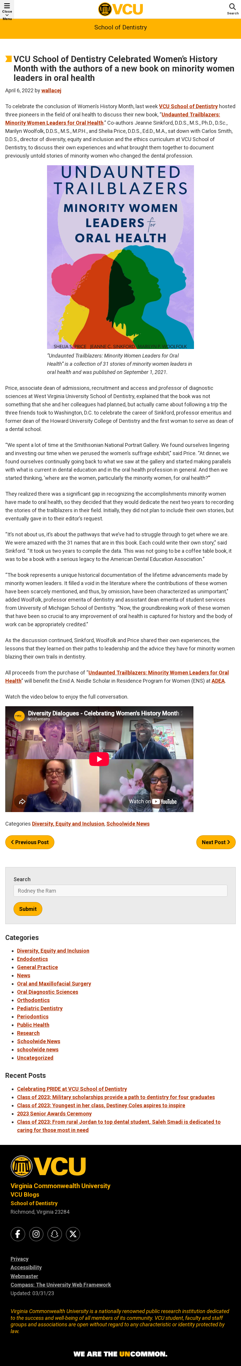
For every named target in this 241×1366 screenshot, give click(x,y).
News (23, 975)
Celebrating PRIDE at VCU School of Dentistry (72, 1089)
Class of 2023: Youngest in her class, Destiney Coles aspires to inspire (101, 1105)
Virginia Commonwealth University (61, 1186)
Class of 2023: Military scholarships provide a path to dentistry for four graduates (116, 1097)
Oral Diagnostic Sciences (47, 992)
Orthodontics (33, 1000)
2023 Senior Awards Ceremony (54, 1113)
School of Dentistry (120, 27)
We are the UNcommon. (120, 1354)
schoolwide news (37, 1049)
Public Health (33, 1025)
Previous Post (31, 842)
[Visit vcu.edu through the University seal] (120, 1168)
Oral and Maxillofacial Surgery (54, 984)
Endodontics (32, 959)
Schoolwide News (128, 824)
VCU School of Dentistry (188, 106)
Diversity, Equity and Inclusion (68, 824)
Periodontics (32, 1016)
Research (28, 1033)
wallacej (51, 90)
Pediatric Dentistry (40, 1008)
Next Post (214, 842)
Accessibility (26, 1267)
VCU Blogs (25, 1194)
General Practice (37, 967)
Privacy (20, 1259)
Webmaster (24, 1276)
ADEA (218, 681)
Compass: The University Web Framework (61, 1285)
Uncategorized (35, 1058)
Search (22, 879)
